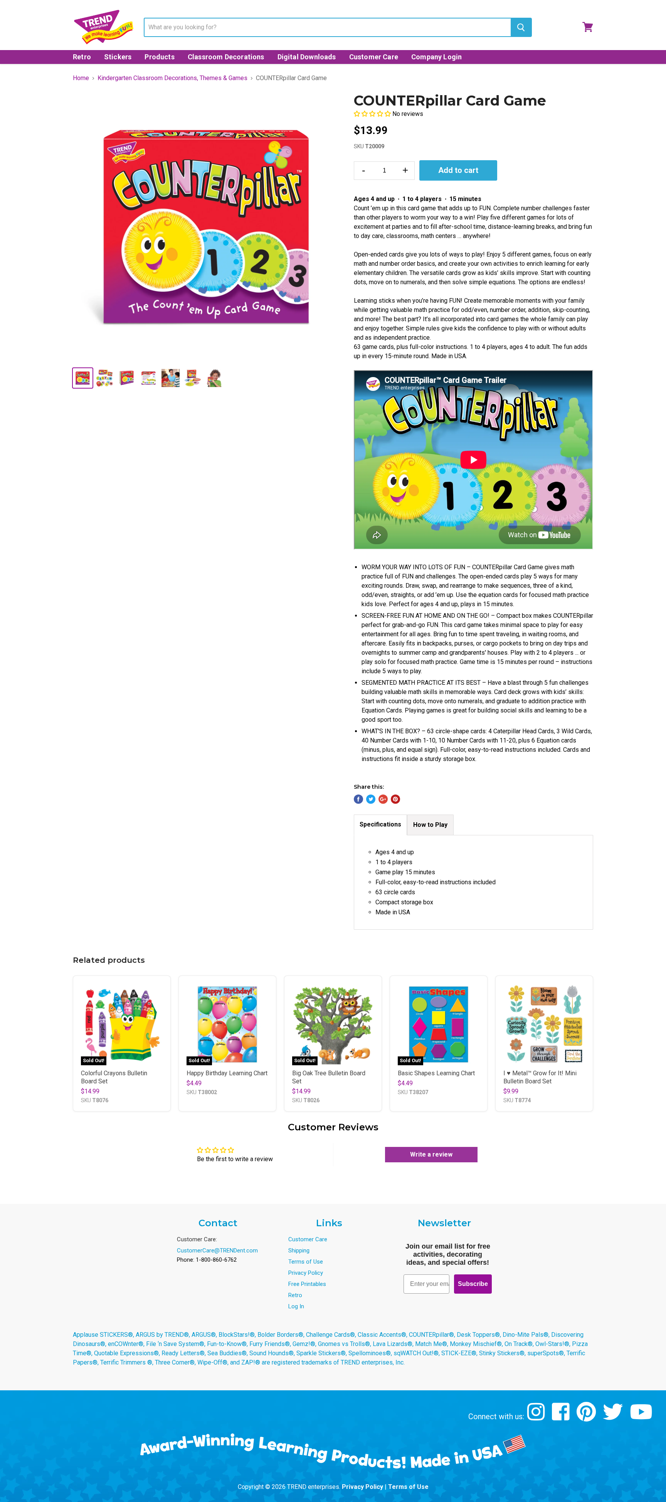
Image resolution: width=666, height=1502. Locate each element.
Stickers (117, 57)
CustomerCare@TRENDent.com (217, 1250)
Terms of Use (305, 1261)
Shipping (298, 1250)
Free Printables (307, 1284)
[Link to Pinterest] (587, 1417)
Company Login (436, 57)
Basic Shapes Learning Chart (436, 1073)
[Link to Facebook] (562, 1417)
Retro (82, 57)
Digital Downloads (307, 57)
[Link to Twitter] (614, 1417)
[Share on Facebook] (358, 799)
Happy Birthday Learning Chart (227, 1073)
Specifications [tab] (380, 824)
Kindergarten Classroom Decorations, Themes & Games (172, 78)
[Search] (521, 27)
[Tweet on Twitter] (370, 799)
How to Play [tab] (430, 824)
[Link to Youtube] (642, 1417)
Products (159, 57)
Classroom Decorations (226, 57)
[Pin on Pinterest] (395, 799)
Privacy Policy (305, 1272)
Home (81, 78)
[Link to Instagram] (537, 1417)
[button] (373, 113)
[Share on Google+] (383, 799)
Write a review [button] (431, 1154)
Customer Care (373, 57)
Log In (296, 1306)
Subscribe (473, 1284)
